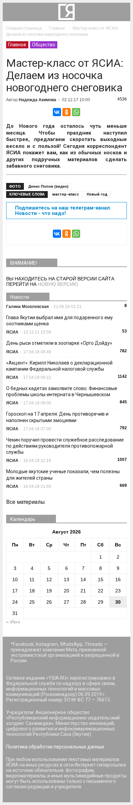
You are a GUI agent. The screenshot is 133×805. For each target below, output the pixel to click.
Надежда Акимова (37, 99)
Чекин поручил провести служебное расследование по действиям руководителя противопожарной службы (65, 446)
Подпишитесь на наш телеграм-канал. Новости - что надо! (63, 210)
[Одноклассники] (66, 112)
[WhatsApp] (76, 112)
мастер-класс (65, 194)
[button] (120, 12)
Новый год (97, 194)
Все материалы (25, 502)
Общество (43, 44)
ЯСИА (12, 332)
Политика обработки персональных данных (55, 746)
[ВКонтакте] (57, 112)
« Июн (13, 621)
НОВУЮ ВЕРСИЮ (58, 284)
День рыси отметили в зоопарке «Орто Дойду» (59, 343)
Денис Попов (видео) (48, 186)
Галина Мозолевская (27, 306)
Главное (17, 44)
